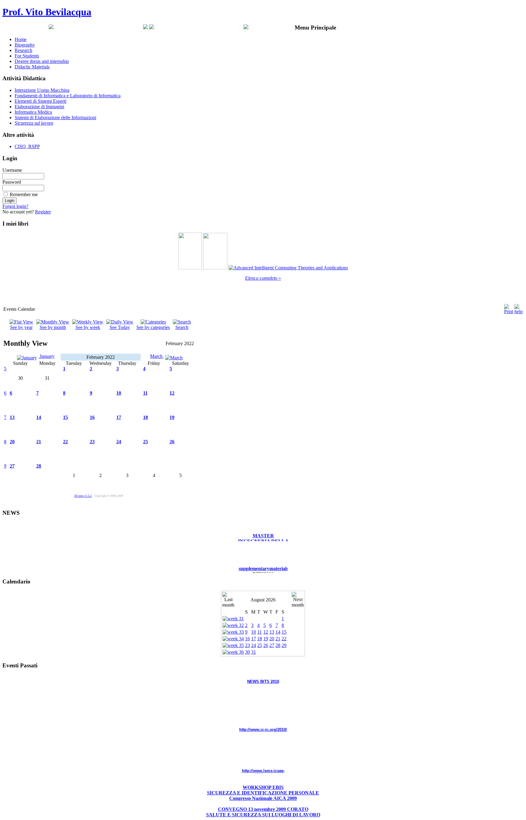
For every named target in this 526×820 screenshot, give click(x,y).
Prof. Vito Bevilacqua (46, 11)
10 (118, 393)
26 (172, 441)
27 (12, 466)
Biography (25, 44)
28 (38, 466)
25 (145, 441)
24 (118, 441)
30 (247, 652)
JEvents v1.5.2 (83, 495)
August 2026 (263, 599)
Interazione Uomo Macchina (42, 90)
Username (12, 170)
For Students (27, 55)
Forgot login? (15, 206)
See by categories (153, 327)
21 (38, 441)
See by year (21, 327)
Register (43, 211)
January (46, 356)
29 (284, 645)
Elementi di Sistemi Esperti (40, 101)
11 (145, 393)
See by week (87, 327)
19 (172, 417)
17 (118, 417)
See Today (120, 327)
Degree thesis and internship (42, 61)
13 (12, 417)
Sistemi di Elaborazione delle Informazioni (55, 117)
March (157, 356)
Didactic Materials (32, 66)
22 (65, 441)
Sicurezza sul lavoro (34, 123)
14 (38, 417)
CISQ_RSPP (27, 146)
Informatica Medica (33, 112)
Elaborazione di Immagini (39, 106)
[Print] (508, 307)
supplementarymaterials (263, 561)
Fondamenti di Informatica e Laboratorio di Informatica (68, 95)
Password (11, 182)
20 (12, 441)
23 (92, 441)
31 (253, 652)
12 (172, 393)
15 (65, 417)
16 (92, 417)
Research (23, 50)
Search (181, 327)
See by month (53, 327)
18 (145, 417)
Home (20, 39)
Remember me (24, 194)
